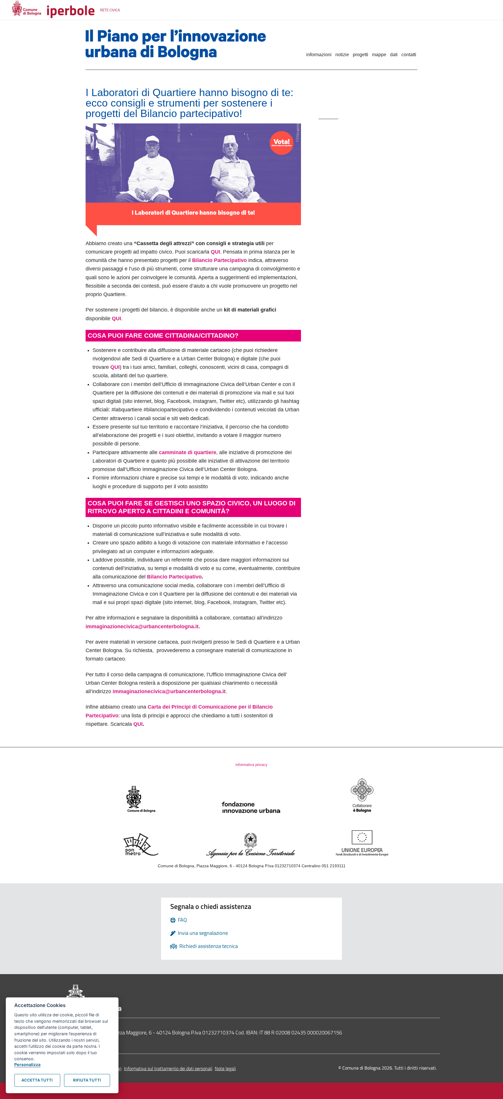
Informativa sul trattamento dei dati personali (168, 1068)
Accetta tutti (37, 1080)
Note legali (225, 1068)
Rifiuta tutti (87, 1080)
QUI (138, 724)
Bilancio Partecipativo (174, 577)
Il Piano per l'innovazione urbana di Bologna (185, 44)
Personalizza (27, 1064)
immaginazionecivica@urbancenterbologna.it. (143, 626)
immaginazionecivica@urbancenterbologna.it (168, 691)
